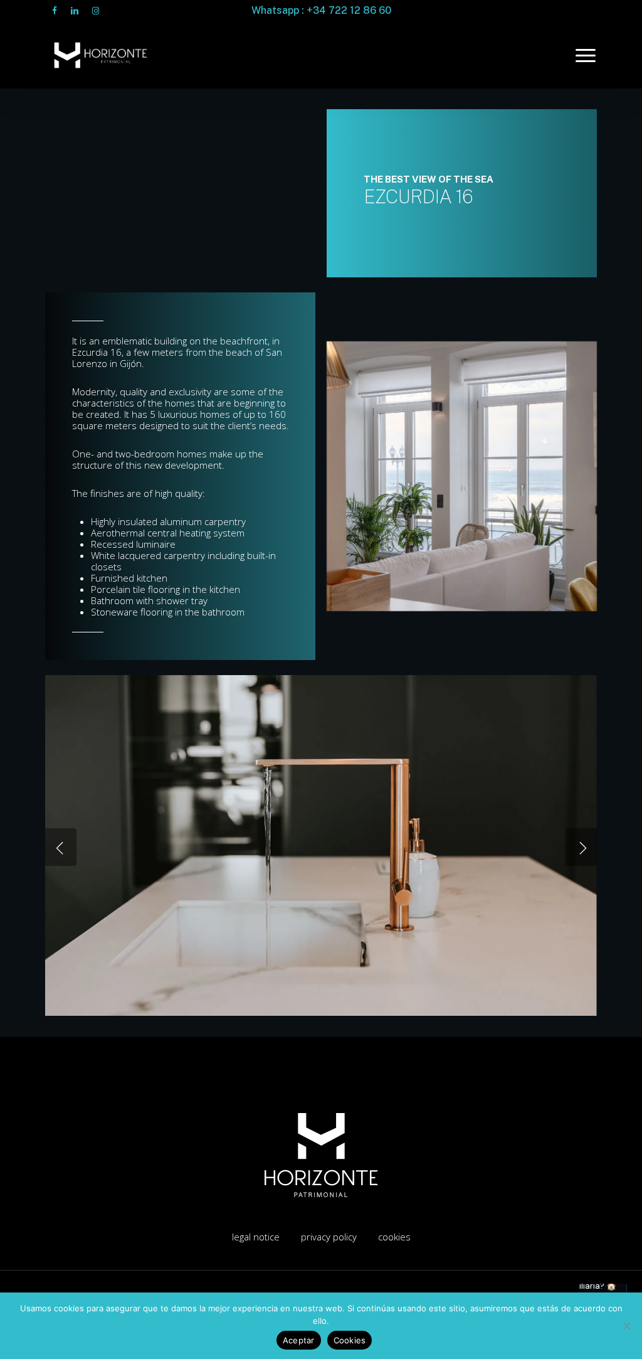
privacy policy (329, 1236)
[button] (586, 55)
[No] (626, 1325)
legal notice (256, 1236)
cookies (394, 1236)
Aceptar (299, 1340)
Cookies (350, 1340)
